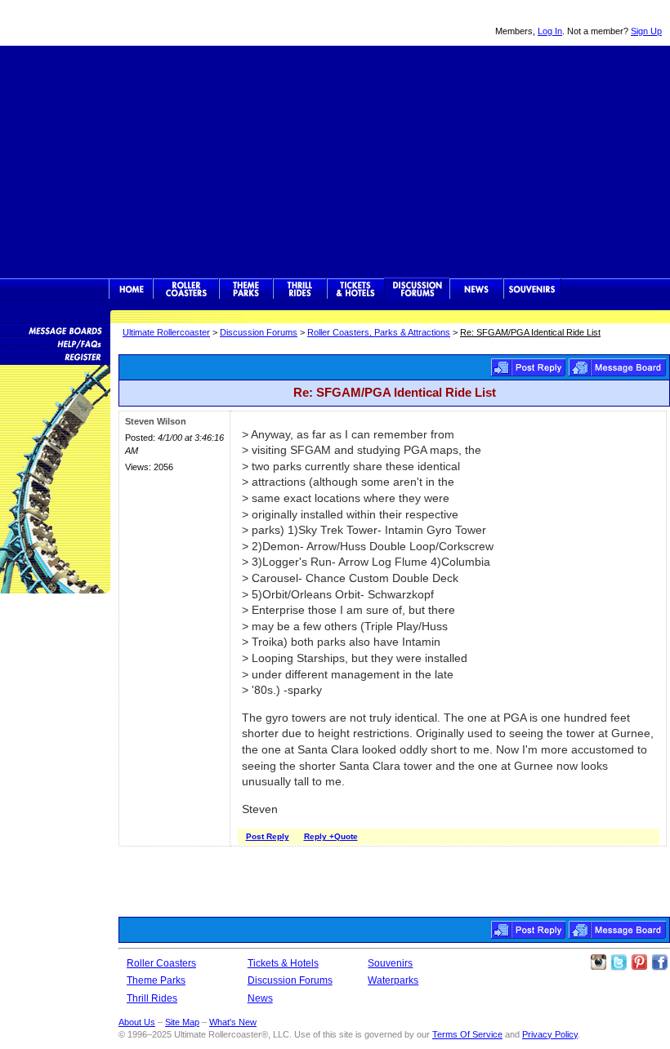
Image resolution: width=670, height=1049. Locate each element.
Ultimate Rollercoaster (114, 23)
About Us (136, 1022)
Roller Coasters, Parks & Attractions (378, 332)
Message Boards (55, 330)
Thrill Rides (300, 289)
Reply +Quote (331, 836)
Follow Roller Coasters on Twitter (618, 962)
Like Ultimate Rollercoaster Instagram (598, 962)
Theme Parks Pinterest (639, 962)
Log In (550, 31)
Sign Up (646, 31)
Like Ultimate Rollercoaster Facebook (659, 962)
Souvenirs (532, 289)
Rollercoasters (186, 289)
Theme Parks (246, 289)
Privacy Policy (550, 1034)
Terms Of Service (467, 1034)
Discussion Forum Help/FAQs (55, 343)
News (476, 289)
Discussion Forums (417, 289)
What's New (233, 1022)
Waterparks (393, 980)
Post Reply (528, 367)
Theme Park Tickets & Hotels (356, 289)
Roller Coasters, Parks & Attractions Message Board (617, 367)
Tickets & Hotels (283, 963)
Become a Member (55, 356)
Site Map (182, 1022)
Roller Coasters (161, 963)
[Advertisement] (335, 160)
